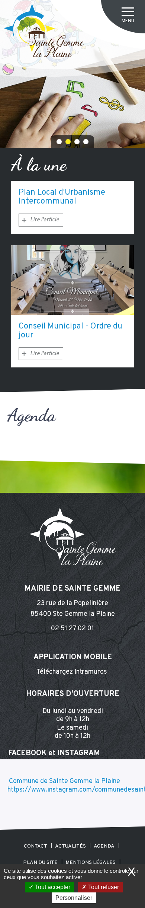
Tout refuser (103, 887)
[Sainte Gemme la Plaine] (44, 30)
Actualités (70, 846)
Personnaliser (73, 898)
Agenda (104, 846)
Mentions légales (90, 862)
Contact (35, 846)
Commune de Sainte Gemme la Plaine (64, 781)
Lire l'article (44, 220)
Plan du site (40, 862)
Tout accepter (51, 887)
